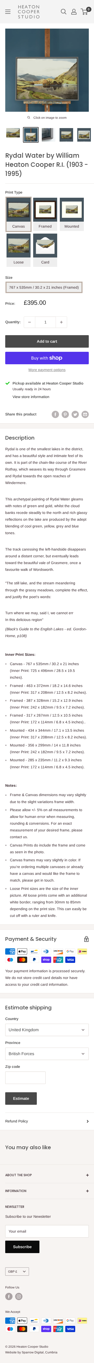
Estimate (21, 1098)
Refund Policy (16, 1121)
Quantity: (13, 322)
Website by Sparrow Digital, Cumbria (31, 1352)
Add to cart (47, 341)
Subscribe (22, 1247)
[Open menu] (7, 12)
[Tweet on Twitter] (75, 414)
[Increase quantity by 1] (61, 322)
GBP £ (12, 1271)
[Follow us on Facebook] (9, 1296)
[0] (84, 12)
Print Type (13, 192)
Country (12, 1019)
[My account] (74, 12)
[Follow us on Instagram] (18, 1296)
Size (9, 277)
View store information (31, 397)
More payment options (47, 370)
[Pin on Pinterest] (65, 414)
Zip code (12, 1066)
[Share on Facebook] (55, 414)
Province (12, 1043)
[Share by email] (85, 414)
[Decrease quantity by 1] (29, 322)
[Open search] (64, 12)
